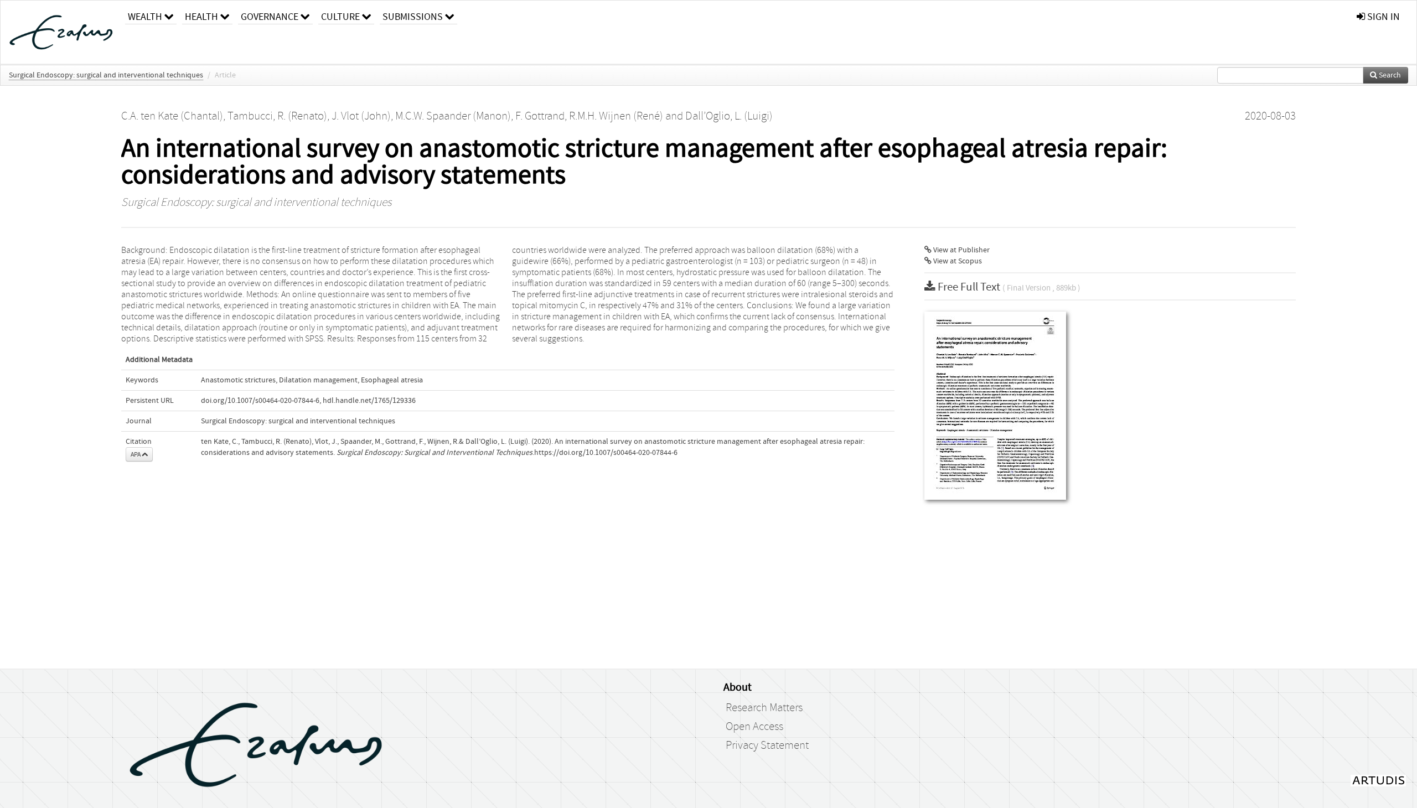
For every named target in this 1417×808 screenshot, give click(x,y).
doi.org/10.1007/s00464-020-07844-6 (260, 400)
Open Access (754, 726)
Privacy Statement (767, 745)
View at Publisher (961, 250)
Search (1389, 75)
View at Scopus (957, 261)
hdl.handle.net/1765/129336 (369, 400)
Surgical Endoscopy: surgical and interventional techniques (106, 75)
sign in (1382, 17)
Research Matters (764, 707)
